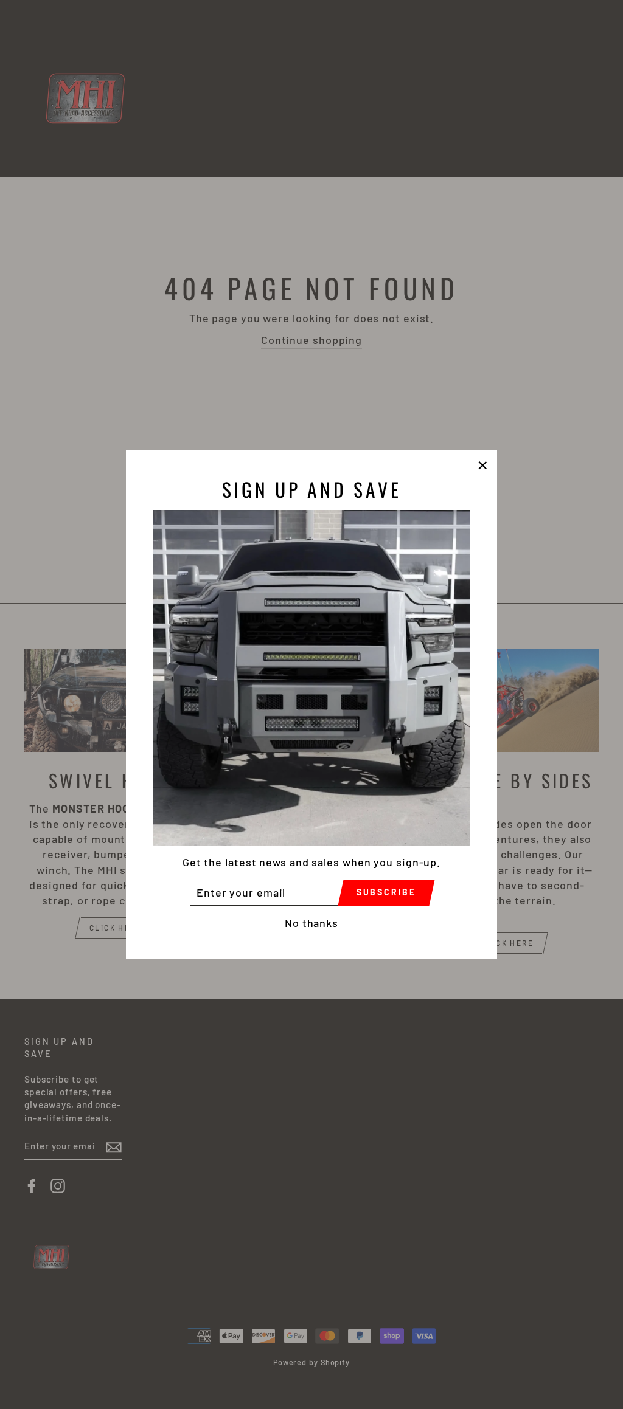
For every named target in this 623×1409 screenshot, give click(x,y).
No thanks (311, 922)
